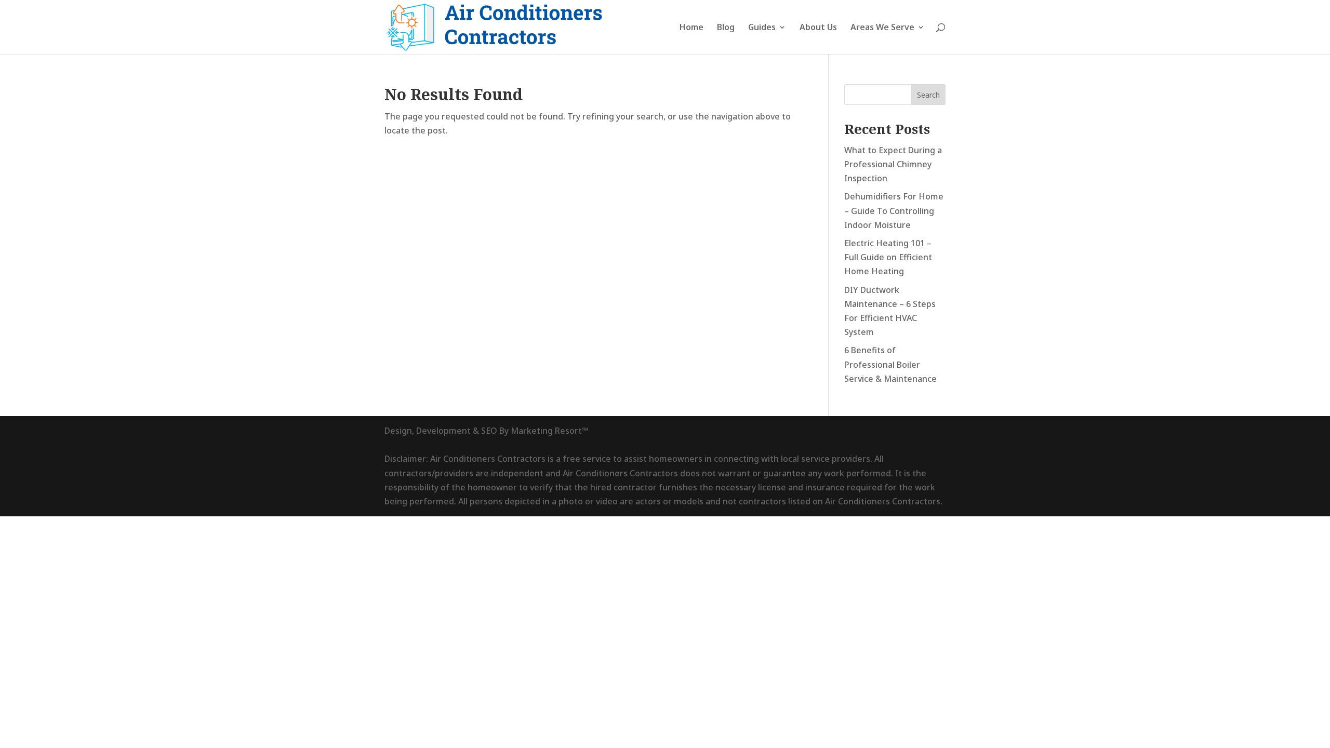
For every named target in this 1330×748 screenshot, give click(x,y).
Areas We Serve (882, 28)
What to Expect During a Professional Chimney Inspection (893, 164)
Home (691, 28)
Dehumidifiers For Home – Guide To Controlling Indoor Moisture (893, 210)
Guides (762, 28)
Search (928, 95)
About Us (818, 28)
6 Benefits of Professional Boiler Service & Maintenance (890, 364)
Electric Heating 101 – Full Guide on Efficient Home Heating (888, 257)
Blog (726, 28)
